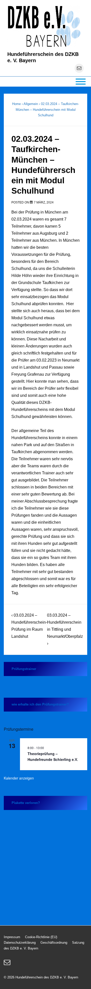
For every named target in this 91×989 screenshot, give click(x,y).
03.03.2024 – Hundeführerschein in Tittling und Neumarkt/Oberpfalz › (65, 629)
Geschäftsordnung (53, 942)
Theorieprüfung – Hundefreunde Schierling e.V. (53, 756)
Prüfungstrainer (24, 669)
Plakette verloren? (26, 803)
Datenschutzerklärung (20, 942)
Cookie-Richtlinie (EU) (41, 937)
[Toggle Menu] (81, 82)
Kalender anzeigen (19, 778)
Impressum (12, 937)
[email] (8, 964)
